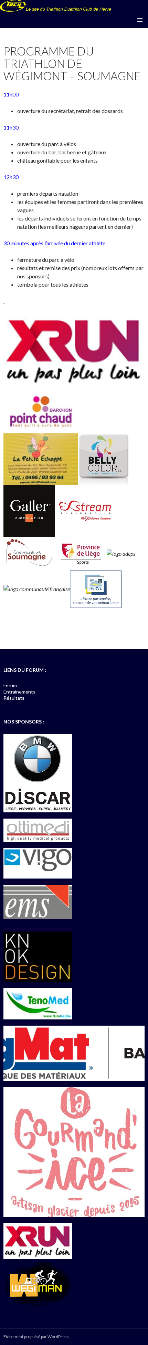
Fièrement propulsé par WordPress (36, 1336)
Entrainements (19, 692)
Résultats (13, 698)
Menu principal (139, 20)
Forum (10, 685)
